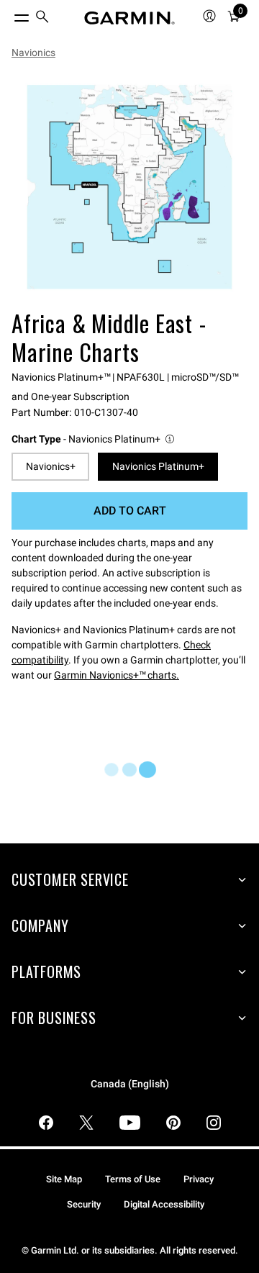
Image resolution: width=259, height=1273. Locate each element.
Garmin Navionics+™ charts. (116, 675)
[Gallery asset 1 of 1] (129, 187)
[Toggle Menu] (8, 14)
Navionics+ (51, 466)
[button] (94, 439)
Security (84, 1204)
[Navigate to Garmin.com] (129, 18)
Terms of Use (132, 1179)
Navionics (33, 52)
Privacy (198, 1179)
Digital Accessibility (164, 1204)
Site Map (64, 1179)
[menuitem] (42, 18)
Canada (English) (130, 1084)
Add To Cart (130, 510)
